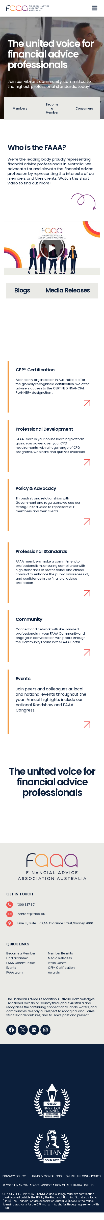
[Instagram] (45, 1030)
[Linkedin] (34, 1030)
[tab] (20, 108)
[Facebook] (11, 1030)
